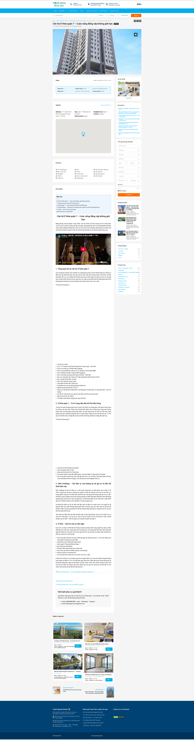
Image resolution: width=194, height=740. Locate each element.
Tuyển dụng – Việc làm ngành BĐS (92, 725)
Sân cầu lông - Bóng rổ (101, 169)
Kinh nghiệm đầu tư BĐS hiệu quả (91, 720)
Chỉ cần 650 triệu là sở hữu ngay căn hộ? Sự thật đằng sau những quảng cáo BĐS (129, 112)
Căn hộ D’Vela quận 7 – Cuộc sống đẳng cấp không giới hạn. (73, 201)
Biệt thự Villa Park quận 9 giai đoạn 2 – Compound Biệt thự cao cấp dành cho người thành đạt (68, 671)
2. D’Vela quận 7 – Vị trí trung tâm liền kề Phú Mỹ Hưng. (72, 205)
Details (77, 645)
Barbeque (60, 174)
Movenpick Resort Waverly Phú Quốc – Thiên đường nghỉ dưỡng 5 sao (131, 219)
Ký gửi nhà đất (103, 10)
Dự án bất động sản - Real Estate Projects (129, 272)
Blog (81, 10)
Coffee (59, 176)
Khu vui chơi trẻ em (81, 176)
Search (136, 15)
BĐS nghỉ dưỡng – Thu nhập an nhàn (92, 717)
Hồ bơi (78, 172)
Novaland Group (123, 281)
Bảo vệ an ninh (61, 172)
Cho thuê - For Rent (101, 654)
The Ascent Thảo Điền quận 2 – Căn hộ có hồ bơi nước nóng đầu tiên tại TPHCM (132, 208)
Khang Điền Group (123, 276)
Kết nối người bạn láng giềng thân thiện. (93, 712)
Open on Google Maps (105, 105)
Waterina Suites (109, 625)
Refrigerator (79, 178)
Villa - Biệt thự (122, 289)
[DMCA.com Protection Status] (119, 717)
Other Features (122, 190)
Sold (120, 257)
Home (55, 10)
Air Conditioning (62, 169)
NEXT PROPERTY (99, 689)
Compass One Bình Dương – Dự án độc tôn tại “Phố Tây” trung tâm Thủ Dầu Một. (68, 641)
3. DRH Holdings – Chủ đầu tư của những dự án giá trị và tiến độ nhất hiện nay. (78, 207)
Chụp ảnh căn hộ (114, 10)
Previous (53, 571)
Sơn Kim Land (122, 283)
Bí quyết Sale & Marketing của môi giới (93, 723)
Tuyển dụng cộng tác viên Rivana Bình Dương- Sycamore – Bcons (128, 126)
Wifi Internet (98, 176)
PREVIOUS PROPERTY (68, 687)
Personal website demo (97, 735)
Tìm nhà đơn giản (72, 10)
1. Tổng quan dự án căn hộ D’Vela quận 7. (68, 203)
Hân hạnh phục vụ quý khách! (65, 211)
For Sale (136, 83)
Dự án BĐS (61, 10)
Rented (120, 255)
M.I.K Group (121, 278)
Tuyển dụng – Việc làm (91, 10)
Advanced (125, 15)
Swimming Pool (100, 174)
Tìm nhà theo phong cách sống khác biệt (93, 715)
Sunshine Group (123, 285)
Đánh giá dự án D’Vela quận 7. (64, 581)
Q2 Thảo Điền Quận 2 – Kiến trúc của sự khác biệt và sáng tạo (132, 233)
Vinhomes (121, 291)
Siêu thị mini (98, 172)
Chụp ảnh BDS (109, 624)
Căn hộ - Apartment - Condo (125, 268)
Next (113, 571)
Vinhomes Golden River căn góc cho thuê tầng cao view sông (99, 674)
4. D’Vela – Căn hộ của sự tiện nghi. (66, 209)
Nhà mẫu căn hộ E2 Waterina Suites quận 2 (97, 644)
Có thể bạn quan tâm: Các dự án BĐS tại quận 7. (70, 584)
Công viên (60, 178)
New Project (122, 253)
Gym (77, 169)
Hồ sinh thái (79, 174)
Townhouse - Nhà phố (124, 287)
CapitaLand (121, 270)
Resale (116, 23)
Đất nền (120, 274)
